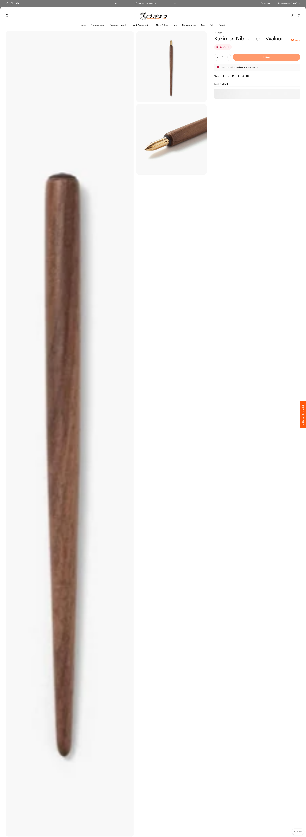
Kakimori (218, 33)
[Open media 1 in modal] (70, 434)
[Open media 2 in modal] (171, 66)
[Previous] (116, 3)
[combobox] (267, 3)
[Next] (174, 3)
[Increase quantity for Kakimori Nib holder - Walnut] (228, 57)
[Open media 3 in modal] (171, 139)
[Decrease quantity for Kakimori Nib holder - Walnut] (217, 57)
